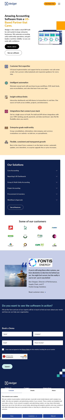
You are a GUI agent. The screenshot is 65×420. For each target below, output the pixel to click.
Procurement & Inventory (16, 194)
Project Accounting (13, 188)
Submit (7, 366)
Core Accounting (13, 170)
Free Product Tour (50, 4)
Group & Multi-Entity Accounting (18, 182)
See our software (13, 53)
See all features (15, 207)
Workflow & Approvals (15, 200)
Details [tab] (32, 390)
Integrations (47, 388)
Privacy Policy (26, 349)
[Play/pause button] (60, 42)
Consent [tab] (11, 390)
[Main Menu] (59, 3)
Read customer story (36, 292)
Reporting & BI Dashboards (16, 176)
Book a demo (12, 47)
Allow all (53, 416)
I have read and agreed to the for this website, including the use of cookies (30, 349)
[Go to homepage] (11, 3)
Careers (26, 388)
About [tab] (54, 390)
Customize (32, 416)
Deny (11, 416)
